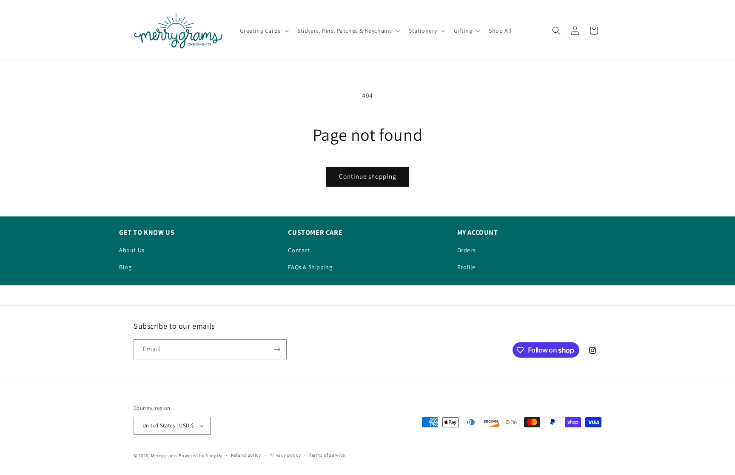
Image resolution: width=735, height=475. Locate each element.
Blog (125, 267)
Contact (299, 250)
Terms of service (327, 455)
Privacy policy (285, 455)
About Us (132, 250)
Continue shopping (367, 176)
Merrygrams (164, 455)
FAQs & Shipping (310, 267)
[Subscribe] (277, 349)
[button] (263, 31)
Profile (466, 267)
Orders (466, 250)
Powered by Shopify (200, 455)
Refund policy (246, 455)
